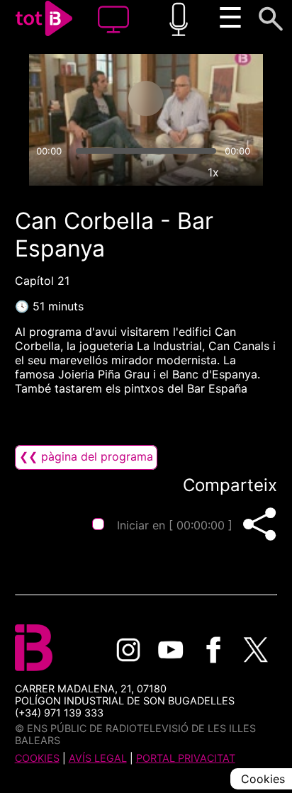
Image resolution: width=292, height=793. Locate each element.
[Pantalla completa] (246, 172)
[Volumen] (46, 172)
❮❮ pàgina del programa (86, 456)
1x (213, 172)
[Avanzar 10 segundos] (202, 98)
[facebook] (213, 650)
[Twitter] (256, 650)
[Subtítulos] (148, 172)
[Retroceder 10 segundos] (90, 98)
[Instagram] (128, 650)
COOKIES (37, 758)
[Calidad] (181, 172)
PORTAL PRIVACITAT (185, 758)
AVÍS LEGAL (98, 758)
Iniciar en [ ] (174, 525)
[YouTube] (171, 650)
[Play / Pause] (146, 98)
